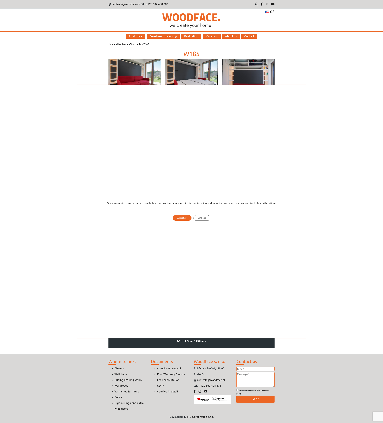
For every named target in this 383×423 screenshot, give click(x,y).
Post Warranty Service (171, 374)
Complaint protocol (169, 368)
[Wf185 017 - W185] (248, 77)
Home (111, 44)
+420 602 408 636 (156, 4)
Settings (202, 218)
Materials (212, 36)
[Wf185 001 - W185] (134, 77)
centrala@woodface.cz (126, 4)
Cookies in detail (167, 391)
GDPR (160, 385)
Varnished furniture (126, 391)
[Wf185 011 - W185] (191, 77)
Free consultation (168, 380)
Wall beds (135, 44)
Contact (249, 36)
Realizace (122, 44)
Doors (118, 397)
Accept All (182, 218)
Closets (119, 368)
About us (231, 36)
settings (272, 203)
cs (272, 12)
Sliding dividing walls (128, 380)
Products (134, 36)
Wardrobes (121, 385)
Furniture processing (163, 36)
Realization (191, 36)
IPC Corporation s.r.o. (200, 417)
